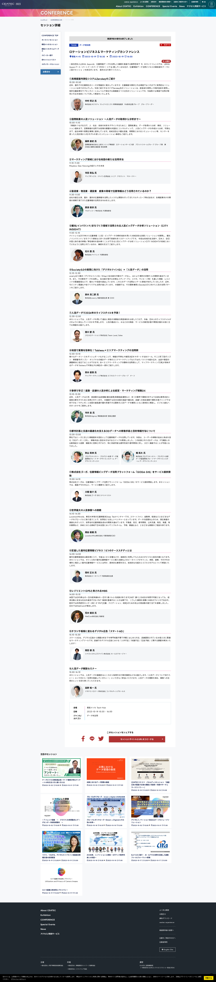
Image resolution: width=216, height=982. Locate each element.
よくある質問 (144, 2)
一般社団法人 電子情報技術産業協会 (51, 965)
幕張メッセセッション (50, 44)
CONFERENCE (153, 6)
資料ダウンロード (165, 918)
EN (205, 2)
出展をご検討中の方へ (181, 2)
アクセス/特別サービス (196, 6)
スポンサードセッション (50, 64)
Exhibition (138, 6)
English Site (168, 949)
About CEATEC (123, 6)
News (181, 6)
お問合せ (153, 2)
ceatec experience (131, 2)
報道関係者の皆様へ (165, 2)
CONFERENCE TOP (56, 20)
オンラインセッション (50, 40)
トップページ (43, 20)
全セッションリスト (49, 59)
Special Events (169, 6)
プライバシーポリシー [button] (18, 979)
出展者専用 (194, 2)
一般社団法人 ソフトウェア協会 (77, 969)
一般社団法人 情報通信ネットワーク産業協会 (81, 965)
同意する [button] (208, 978)
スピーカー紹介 (47, 55)
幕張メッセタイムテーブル (50, 50)
